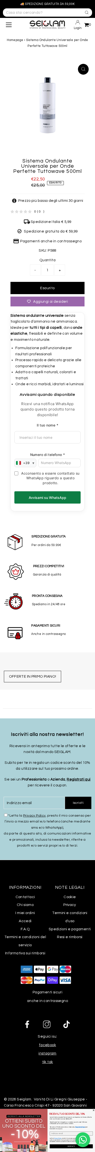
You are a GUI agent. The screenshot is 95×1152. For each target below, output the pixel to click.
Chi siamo (25, 905)
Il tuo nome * (47, 425)
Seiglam (24, 1099)
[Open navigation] (13, 25)
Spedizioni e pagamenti (70, 929)
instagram (47, 1053)
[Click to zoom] (83, 69)
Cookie (70, 897)
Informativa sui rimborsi (25, 953)
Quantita (47, 260)
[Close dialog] (93, 1110)
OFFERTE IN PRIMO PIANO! (32, 676)
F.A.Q (25, 929)
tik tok (47, 1062)
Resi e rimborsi (70, 937)
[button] (47, 201)
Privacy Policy (34, 815)
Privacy (69, 905)
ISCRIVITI (71, 1146)
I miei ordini (25, 913)
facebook (47, 1045)
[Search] (85, 12)
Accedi (25, 921)
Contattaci (25, 897)
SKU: (43, 250)
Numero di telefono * (47, 455)
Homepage (15, 40)
